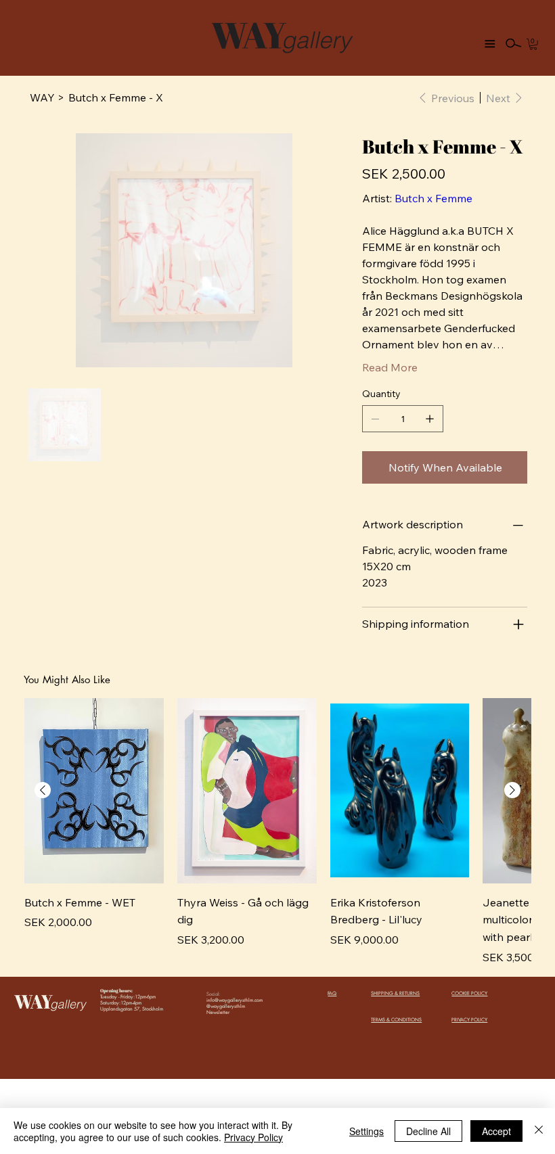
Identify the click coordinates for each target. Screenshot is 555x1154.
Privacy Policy (253, 1137)
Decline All (428, 1131)
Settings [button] (366, 1131)
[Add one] (429, 418)
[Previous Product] (43, 790)
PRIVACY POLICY (469, 1020)
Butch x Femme (433, 198)
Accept (496, 1131)
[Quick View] (94, 790)
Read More (390, 367)
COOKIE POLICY (469, 993)
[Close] (539, 1131)
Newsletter (217, 1012)
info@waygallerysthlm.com (234, 1000)
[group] (277, 831)
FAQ (332, 993)
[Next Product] (512, 790)
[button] (533, 44)
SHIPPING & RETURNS (395, 993)
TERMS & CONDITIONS (396, 1020)
